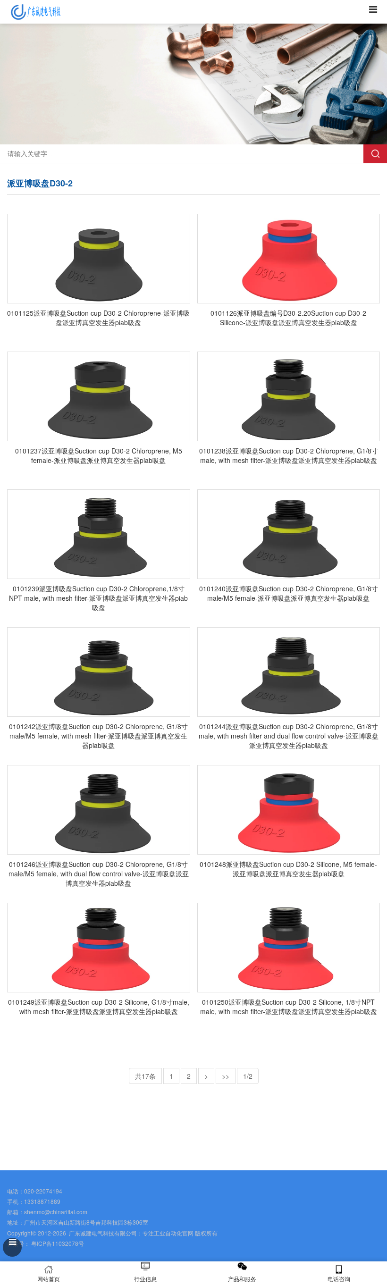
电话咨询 (339, 1279)
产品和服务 (242, 1279)
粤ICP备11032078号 (57, 1243)
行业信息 (145, 1279)
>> (225, 1076)
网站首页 (48, 1279)
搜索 (375, 153)
